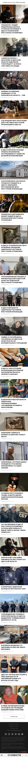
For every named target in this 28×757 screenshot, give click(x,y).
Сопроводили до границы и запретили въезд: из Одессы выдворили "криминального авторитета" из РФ (13, 617)
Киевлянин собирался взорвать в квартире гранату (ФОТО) (13, 435)
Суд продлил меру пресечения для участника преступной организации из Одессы (14, 123)
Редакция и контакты (14, 726)
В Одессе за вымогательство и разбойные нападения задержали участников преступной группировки (13, 248)
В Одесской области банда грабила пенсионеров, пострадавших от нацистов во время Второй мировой (13, 153)
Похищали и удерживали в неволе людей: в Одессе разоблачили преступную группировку (12, 217)
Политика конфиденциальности (14, 730)
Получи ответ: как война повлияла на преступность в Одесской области (13, 559)
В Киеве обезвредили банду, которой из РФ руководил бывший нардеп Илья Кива (13, 708)
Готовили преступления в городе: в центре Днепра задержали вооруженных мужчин (12, 496)
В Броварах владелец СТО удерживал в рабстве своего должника (13, 647)
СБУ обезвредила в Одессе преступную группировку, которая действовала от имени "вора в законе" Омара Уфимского (13, 528)
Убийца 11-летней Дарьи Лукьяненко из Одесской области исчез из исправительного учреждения (14, 340)
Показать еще (14, 716)
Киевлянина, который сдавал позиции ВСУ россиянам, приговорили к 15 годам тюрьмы (13, 465)
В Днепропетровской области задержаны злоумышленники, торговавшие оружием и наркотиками (13, 403)
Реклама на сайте (14, 728)
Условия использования (14, 724)
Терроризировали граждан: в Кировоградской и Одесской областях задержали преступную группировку (13, 279)
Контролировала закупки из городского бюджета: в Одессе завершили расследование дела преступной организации (13, 185)
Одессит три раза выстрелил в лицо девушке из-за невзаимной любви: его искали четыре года (14, 677)
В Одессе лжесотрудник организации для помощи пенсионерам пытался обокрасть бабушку (12, 371)
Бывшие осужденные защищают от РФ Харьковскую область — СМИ (13, 93)
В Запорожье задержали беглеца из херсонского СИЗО (13, 588)
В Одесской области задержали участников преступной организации (11, 310)
